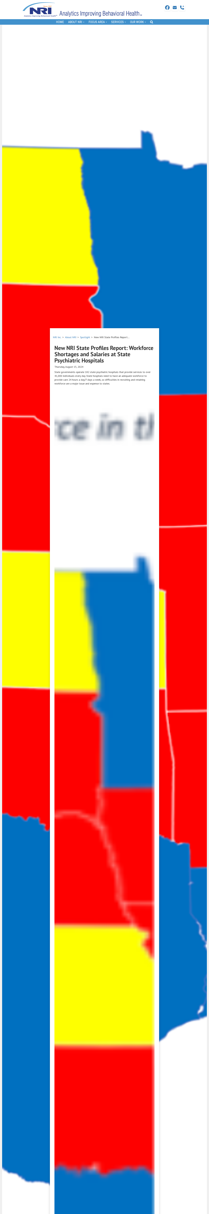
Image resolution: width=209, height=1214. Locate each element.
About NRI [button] (75, 22)
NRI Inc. (57, 337)
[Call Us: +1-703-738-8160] (182, 8)
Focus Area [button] (97, 22)
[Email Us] (175, 8)
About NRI (70, 337)
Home (60, 22)
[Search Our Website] (151, 22)
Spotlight (85, 337)
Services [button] (117, 22)
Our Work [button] (137, 22)
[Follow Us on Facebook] (167, 8)
